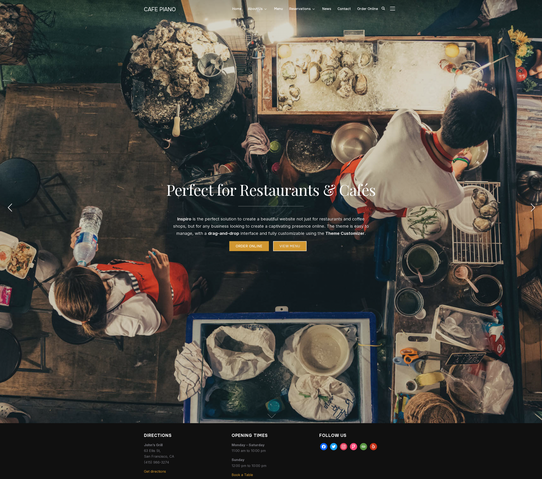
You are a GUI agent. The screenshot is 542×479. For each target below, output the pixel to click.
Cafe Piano (160, 9)
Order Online (367, 9)
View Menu (289, 246)
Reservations (300, 9)
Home (237, 9)
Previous (10, 207)
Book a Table (242, 475)
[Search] (383, 8)
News (326, 9)
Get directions (155, 471)
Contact (344, 9)
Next (532, 207)
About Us (255, 9)
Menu (278, 9)
